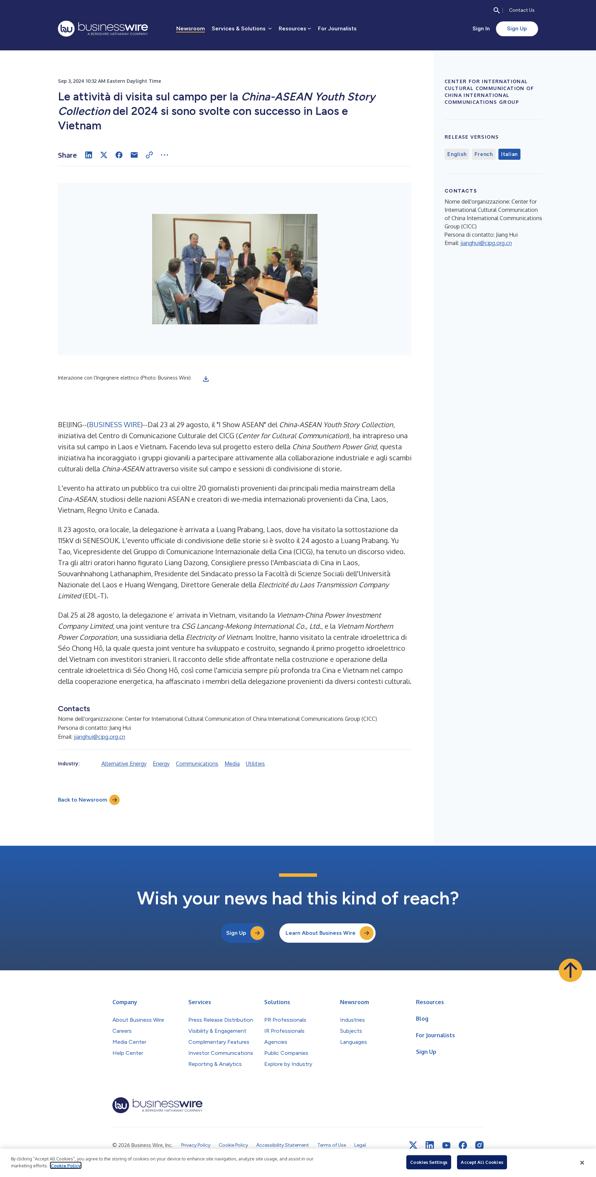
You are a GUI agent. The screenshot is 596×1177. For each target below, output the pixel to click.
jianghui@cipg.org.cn (99, 736)
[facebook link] (463, 1145)
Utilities (255, 763)
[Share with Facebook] (119, 154)
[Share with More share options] (164, 154)
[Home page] (103, 29)
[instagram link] (479, 1145)
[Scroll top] (570, 970)
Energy (161, 763)
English (456, 154)
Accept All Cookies (482, 1162)
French (484, 154)
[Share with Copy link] (149, 154)
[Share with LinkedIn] (88, 154)
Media (232, 763)
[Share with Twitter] (103, 154)
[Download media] (206, 379)
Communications (197, 763)
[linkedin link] (430, 1145)
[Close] (582, 1163)
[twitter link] (413, 1145)
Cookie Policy (66, 1165)
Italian (509, 154)
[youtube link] (446, 1145)
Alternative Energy (124, 763)
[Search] (497, 10)
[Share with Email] (134, 154)
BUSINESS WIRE (115, 424)
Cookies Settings (428, 1162)
